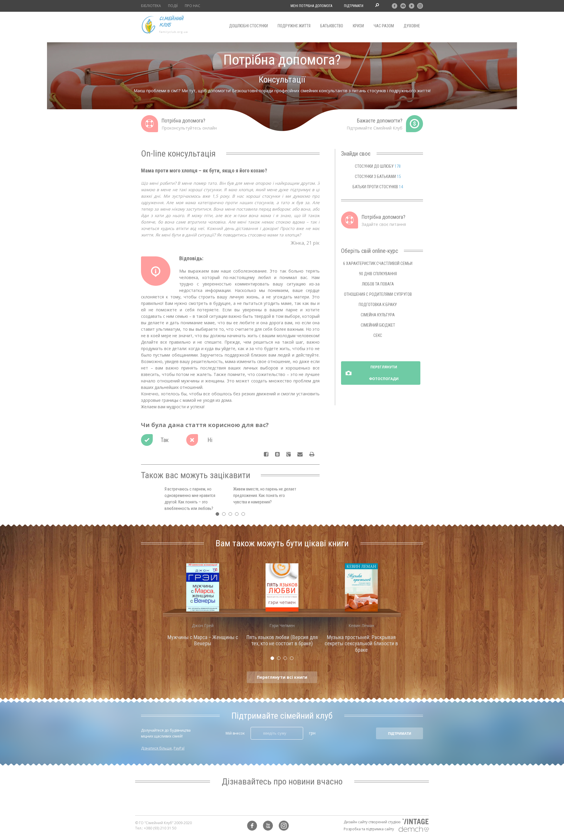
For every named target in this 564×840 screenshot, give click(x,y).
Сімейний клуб (164, 24)
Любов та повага (378, 284)
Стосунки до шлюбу (378, 166)
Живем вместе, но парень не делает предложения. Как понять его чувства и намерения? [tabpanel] (264, 495)
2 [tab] (225, 515)
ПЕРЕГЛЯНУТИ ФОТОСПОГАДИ (384, 372)
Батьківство (331, 25)
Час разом (384, 25)
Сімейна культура (378, 315)
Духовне (412, 25)
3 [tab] (232, 515)
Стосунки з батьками (378, 176)
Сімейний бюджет (378, 325)
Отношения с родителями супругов (378, 294)
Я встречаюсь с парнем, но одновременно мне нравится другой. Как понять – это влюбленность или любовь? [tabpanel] (189, 499)
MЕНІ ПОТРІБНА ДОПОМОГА (311, 6)
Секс (377, 335)
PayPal (179, 748)
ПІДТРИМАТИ (353, 6)
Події (173, 5)
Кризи (358, 25)
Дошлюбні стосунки (248, 25)
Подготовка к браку (378, 304)
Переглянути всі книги (282, 677)
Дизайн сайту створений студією (372, 821)
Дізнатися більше (156, 748)
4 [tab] (238, 515)
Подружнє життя (294, 25)
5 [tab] (245, 515)
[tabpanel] (202, 606)
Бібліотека (151, 5)
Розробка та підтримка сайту (369, 828)
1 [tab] (219, 515)
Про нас (192, 5)
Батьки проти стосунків (377, 186)
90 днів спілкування (378, 273)
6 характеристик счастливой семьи (377, 263)
